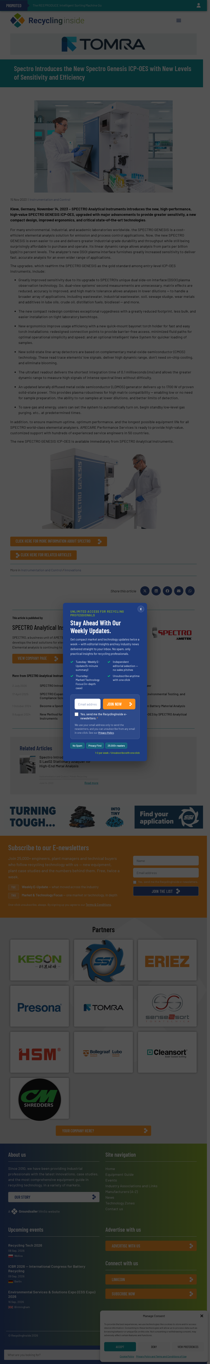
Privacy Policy (106, 732)
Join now (114, 704)
